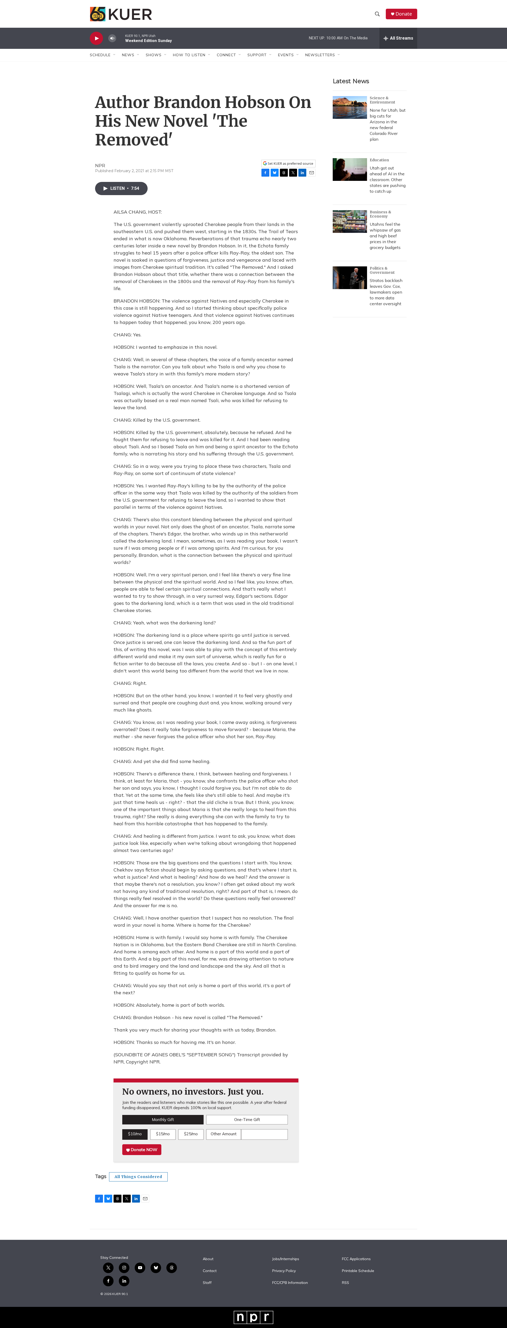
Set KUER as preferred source (290, 163)
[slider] (120, 38)
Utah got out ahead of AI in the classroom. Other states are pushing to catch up (388, 179)
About (208, 1259)
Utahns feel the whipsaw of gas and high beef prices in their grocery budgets (385, 236)
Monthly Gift (163, 1119)
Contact (210, 1271)
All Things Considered (138, 1176)
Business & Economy (380, 214)
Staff (207, 1283)
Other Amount (224, 1133)
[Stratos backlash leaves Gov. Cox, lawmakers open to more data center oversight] (350, 277)
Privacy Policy (284, 1271)
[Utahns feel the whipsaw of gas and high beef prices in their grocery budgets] (350, 221)
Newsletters (320, 55)
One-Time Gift (247, 1119)
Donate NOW (143, 1149)
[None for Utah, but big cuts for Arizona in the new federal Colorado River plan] (350, 107)
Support (257, 55)
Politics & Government (382, 270)
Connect (226, 55)
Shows (154, 55)
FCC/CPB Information (290, 1283)
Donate (404, 14)
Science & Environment (382, 100)
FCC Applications (356, 1259)
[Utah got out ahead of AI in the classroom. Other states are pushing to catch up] (350, 169)
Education (379, 160)
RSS (345, 1283)
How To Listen (189, 55)
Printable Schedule (358, 1271)
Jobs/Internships (285, 1259)
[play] (96, 38)
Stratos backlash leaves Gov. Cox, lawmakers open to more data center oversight (386, 292)
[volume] (112, 38)
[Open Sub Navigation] (114, 55)
